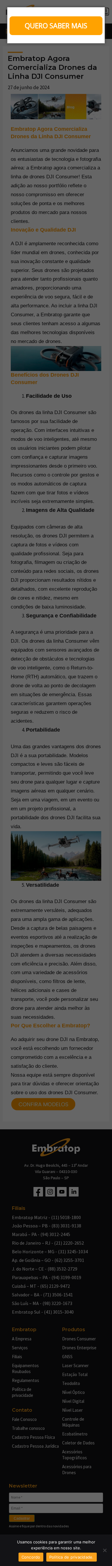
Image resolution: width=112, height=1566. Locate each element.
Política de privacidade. (71, 1557)
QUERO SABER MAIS (56, 25)
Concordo (31, 1557)
